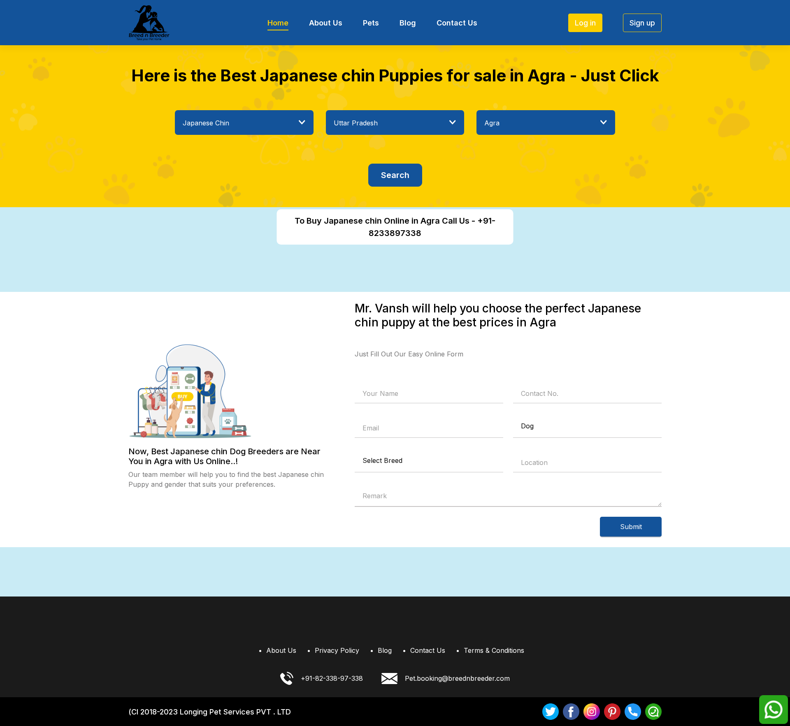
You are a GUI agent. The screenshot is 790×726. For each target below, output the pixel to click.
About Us (325, 22)
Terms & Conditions (494, 650)
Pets (371, 22)
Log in (585, 22)
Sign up (642, 22)
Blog (408, 22)
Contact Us (457, 22)
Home (277, 22)
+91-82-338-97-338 (332, 678)
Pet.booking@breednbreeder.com (457, 678)
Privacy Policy (337, 650)
